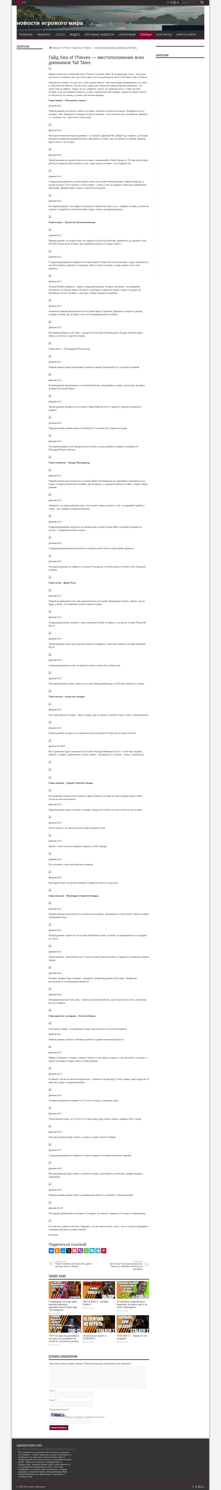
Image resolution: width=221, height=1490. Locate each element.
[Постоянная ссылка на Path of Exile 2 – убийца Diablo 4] (99, 1298)
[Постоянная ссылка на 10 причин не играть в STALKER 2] (99, 1332)
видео (75, 34)
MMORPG (44, 34)
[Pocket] (74, 1250)
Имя (52, 1390)
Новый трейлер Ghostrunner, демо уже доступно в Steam (73, 1264)
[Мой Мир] (63, 1250)
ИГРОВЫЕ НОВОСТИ (99, 34)
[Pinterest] (103, 1250)
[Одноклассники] (57, 1250)
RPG (24, 2)
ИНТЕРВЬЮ (127, 34)
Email (52, 1400)
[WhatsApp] (86, 1250)
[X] (68, 1250)
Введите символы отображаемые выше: (85, 1417)
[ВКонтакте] (51, 1250)
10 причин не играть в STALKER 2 (95, 1337)
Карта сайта (186, 34)
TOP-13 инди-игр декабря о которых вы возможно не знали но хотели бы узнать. (64, 1338)
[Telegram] (97, 1250)
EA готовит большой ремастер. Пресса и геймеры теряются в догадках (126, 1265)
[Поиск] (201, 2)
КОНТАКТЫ (164, 34)
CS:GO (60, 34)
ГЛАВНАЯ (25, 34)
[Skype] (92, 1250)
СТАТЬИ (145, 34)
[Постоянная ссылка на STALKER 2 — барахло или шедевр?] (133, 1332)
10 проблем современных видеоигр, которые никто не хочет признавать (132, 1304)
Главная (56, 48)
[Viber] (80, 1250)
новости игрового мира (50, 23)
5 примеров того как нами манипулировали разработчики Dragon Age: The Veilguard (63, 1305)
